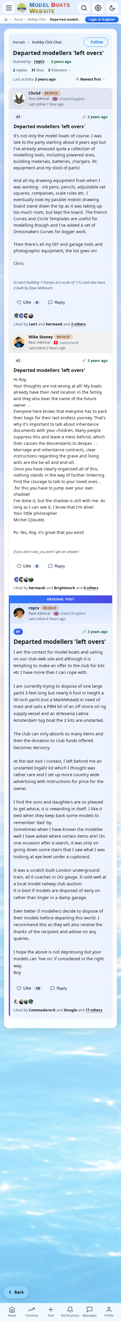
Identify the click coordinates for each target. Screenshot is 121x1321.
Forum (18, 19)
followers (57, 70)
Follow (97, 42)
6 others (91, 588)
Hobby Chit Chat (36, 19)
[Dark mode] (112, 8)
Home (12, 1315)
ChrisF (34, 93)
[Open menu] (9, 8)
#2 (18, 360)
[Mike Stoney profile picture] (19, 342)
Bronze (51, 93)
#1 (18, 631)
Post (51, 1315)
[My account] (98, 8)
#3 (18, 117)
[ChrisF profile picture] (19, 99)
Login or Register (102, 19)
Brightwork (64, 587)
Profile (109, 1315)
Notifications (70, 1315)
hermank (54, 324)
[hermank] (21, 316)
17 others (93, 1010)
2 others (78, 324)
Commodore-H (42, 1010)
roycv (39, 61)
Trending (31, 1315)
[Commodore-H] (17, 1001)
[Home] (5, 19)
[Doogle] (31, 316)
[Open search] (84, 8)
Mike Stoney (40, 337)
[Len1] (17, 316)
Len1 (33, 324)
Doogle (70, 1010)
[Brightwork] (26, 316)
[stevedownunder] (31, 579)
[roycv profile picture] (19, 613)
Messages (90, 1315)
